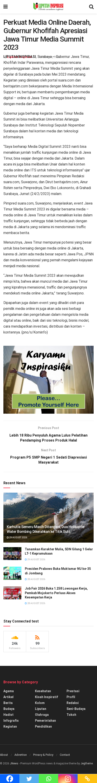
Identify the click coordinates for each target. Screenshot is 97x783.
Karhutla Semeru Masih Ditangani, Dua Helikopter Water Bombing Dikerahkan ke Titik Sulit (46, 529)
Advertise (20, 754)
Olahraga (42, 714)
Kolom (40, 703)
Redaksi (73, 703)
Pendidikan (43, 726)
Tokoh (71, 714)
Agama (8, 691)
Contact (65, 754)
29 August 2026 (18, 537)
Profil (71, 697)
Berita (8, 703)
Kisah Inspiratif (46, 697)
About (4, 754)
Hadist (8, 714)
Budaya (8, 709)
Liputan (40, 709)
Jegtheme (87, 763)
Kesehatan (43, 691)
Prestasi (73, 691)
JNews (14, 763)
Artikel (8, 697)
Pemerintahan (45, 720)
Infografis (11, 720)
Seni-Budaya (76, 709)
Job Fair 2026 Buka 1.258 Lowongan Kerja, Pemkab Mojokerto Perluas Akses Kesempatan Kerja (56, 593)
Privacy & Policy (43, 754)
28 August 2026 (36, 579)
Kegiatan (10, 726)
